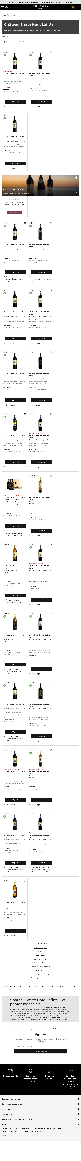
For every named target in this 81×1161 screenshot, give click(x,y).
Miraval (40, 951)
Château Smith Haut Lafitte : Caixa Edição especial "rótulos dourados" (14, 499)
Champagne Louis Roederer (40, 978)
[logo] (40, 7)
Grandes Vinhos (20, 1029)
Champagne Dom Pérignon (40, 974)
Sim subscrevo (40, 1051)
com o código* (36, 2)
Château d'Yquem (40, 959)
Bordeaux (6, 78)
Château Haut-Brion (40, 955)
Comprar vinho (7, 1029)
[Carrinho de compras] (78, 7)
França (30, 1029)
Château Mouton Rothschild (40, 967)
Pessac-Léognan (15, 78)
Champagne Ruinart (40, 970)
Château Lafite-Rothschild (40, 963)
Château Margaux (40, 948)
